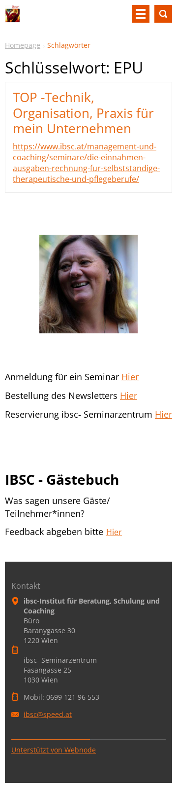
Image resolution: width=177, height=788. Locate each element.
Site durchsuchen (163, 14)
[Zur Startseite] (12, 17)
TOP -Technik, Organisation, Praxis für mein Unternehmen (83, 112)
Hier (130, 377)
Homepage (22, 45)
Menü (140, 14)
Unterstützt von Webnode (53, 749)
